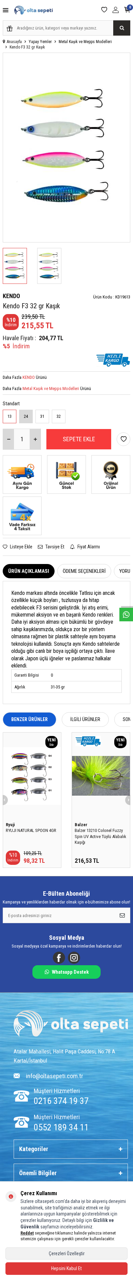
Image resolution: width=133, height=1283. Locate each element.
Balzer (81, 824)
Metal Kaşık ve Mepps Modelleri (85, 41)
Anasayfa (14, 41)
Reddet (27, 1233)
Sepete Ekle (79, 439)
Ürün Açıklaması (28, 571)
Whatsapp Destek (70, 972)
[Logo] (71, 1024)
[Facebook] (59, 958)
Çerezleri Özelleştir (67, 1253)
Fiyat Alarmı (88, 546)
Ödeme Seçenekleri (84, 571)
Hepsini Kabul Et (66, 1268)
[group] (66, 147)
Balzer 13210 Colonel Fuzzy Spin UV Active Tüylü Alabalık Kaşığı (100, 836)
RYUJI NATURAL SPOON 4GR (31, 830)
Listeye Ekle (20, 546)
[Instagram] (74, 958)
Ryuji (10, 824)
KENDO (11, 295)
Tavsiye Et (54, 546)
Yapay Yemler (40, 41)
